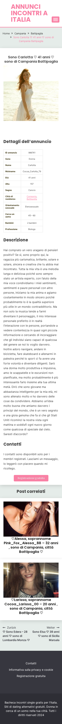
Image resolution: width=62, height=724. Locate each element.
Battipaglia (32, 199)
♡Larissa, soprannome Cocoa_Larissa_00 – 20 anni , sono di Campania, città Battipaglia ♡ (31, 606)
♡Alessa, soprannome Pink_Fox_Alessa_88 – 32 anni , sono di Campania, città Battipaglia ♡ (31, 545)
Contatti (31, 663)
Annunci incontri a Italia (29, 13)
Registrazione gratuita (31, 478)
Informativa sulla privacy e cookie (31, 669)
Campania (32, 196)
